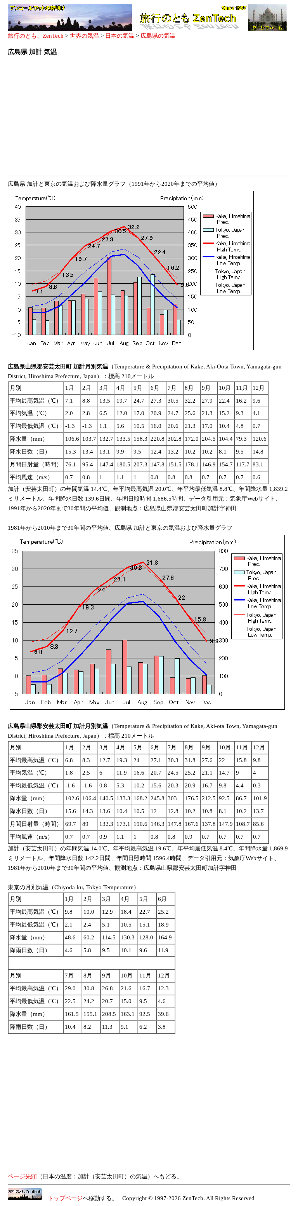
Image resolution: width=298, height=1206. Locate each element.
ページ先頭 (22, 1176)
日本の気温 (119, 36)
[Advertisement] (149, 118)
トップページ (62, 1198)
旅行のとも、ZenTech (36, 36)
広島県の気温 (157, 36)
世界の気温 (84, 36)
